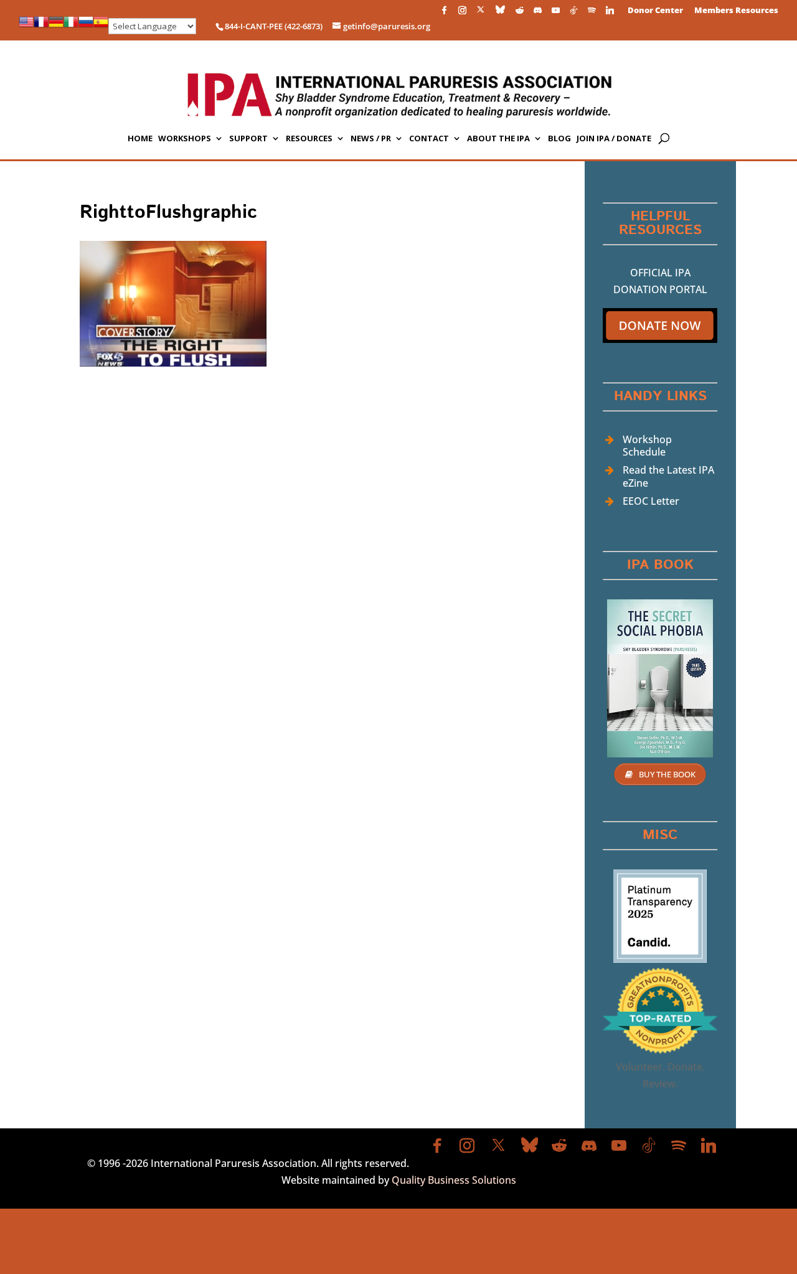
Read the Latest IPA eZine (668, 476)
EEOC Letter (651, 501)
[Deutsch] (56, 26)
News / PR (371, 139)
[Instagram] (462, 13)
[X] (480, 13)
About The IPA (498, 139)
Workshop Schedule (647, 446)
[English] (26, 26)
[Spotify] (592, 13)
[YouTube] (555, 13)
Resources (309, 139)
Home (140, 139)
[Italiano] (71, 26)
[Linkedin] (610, 13)
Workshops (184, 139)
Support (248, 139)
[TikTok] (573, 13)
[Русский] (85, 26)
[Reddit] (519, 13)
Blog (559, 139)
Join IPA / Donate (614, 139)
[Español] (100, 26)
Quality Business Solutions (454, 1180)
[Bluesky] (500, 13)
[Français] (41, 26)
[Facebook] (444, 13)
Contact (429, 139)
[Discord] (537, 13)
